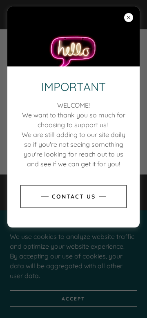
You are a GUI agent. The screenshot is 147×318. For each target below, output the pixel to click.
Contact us (74, 196)
